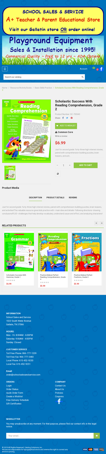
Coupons (59, 396)
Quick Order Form (14, 393)
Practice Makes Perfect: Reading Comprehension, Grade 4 (53, 277)
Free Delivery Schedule (17, 400)
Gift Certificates (13, 403)
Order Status (12, 389)
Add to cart (85, 165)
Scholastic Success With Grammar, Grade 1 (16, 276)
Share (63, 118)
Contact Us (60, 385)
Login (9, 385)
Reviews (73, 197)
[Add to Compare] (58, 174)
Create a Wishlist (14, 396)
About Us (59, 389)
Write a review (61, 136)
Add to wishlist (66, 125)
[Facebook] (101, 69)
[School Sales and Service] (53, 21)
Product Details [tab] (55, 197)
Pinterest (72, 118)
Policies (59, 393)
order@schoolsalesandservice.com (23, 374)
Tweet (67, 118)
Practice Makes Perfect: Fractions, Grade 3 (83, 276)
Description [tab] (35, 197)
